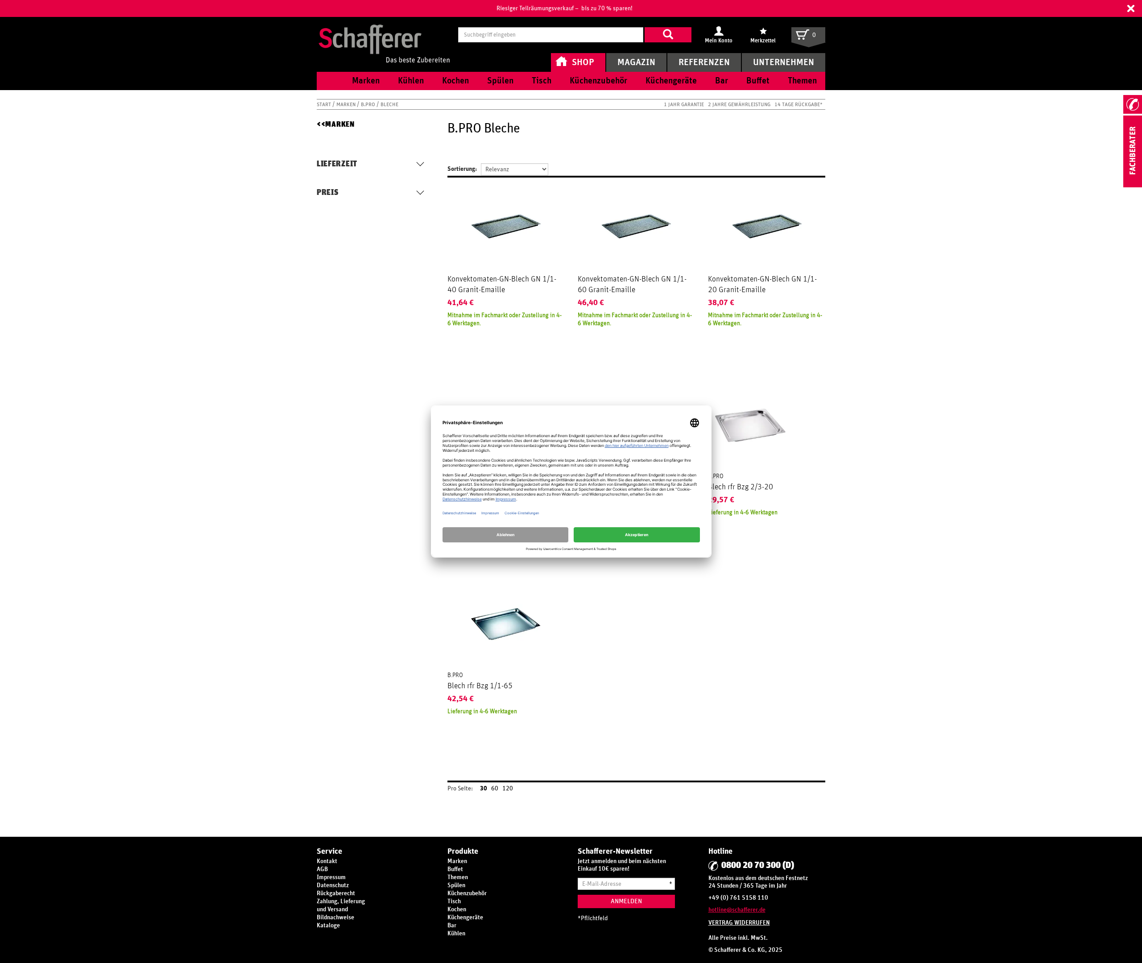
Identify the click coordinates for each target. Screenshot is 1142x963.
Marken (346, 104)
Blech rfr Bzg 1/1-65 (480, 686)
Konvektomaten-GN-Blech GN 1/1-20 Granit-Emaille (762, 284)
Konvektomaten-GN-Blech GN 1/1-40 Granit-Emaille (501, 284)
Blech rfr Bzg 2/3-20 (740, 487)
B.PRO (369, 104)
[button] (1130, 8)
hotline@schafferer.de (736, 910)
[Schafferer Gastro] (384, 34)
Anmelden (626, 901)
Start (324, 104)
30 (483, 788)
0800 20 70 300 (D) (757, 865)
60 (494, 788)
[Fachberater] (1132, 185)
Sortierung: (462, 169)
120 (507, 788)
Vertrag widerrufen (739, 923)
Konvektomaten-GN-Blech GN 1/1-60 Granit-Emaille (632, 284)
